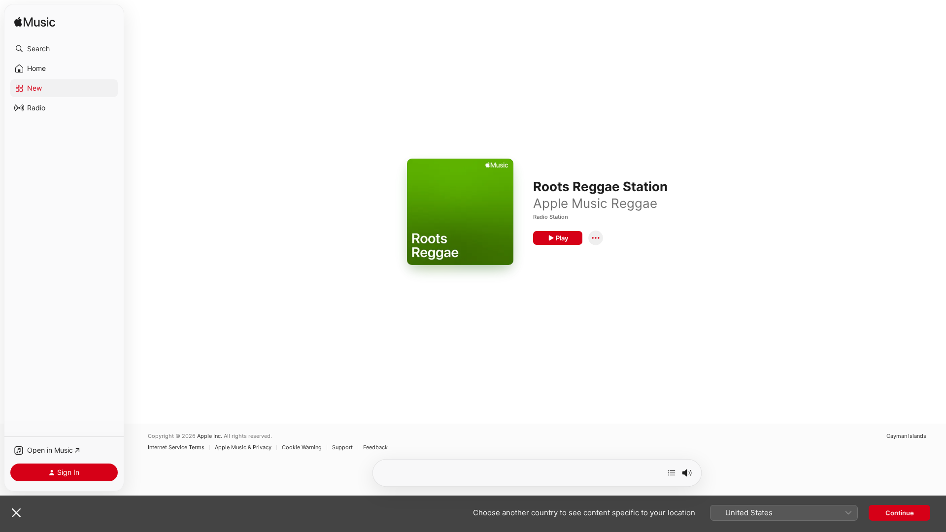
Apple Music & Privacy (243, 447)
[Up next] (671, 473)
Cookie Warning (302, 447)
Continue (899, 513)
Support (342, 447)
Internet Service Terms (176, 447)
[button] (64, 48)
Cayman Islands (906, 436)
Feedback (375, 447)
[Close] (16, 512)
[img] (34, 22)
